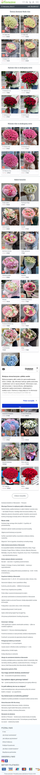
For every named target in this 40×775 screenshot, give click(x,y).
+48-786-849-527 (33, 6)
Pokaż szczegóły (28, 400)
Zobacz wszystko (20, 496)
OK (20, 407)
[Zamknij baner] (37, 369)
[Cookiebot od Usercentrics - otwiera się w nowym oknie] (25, 369)
